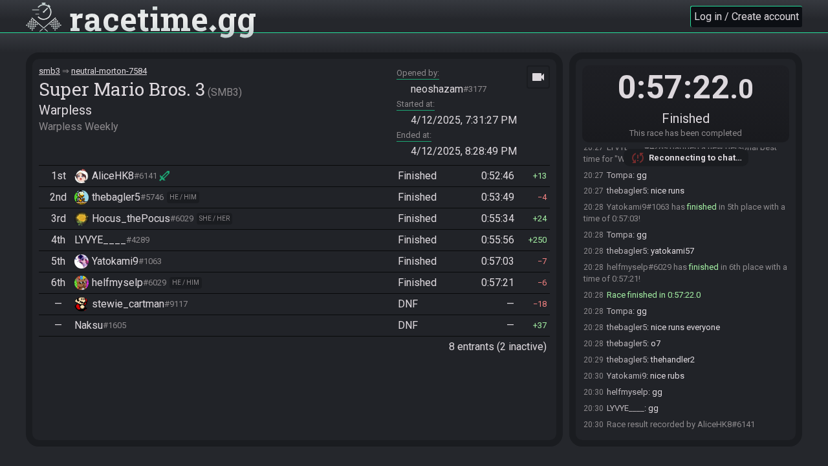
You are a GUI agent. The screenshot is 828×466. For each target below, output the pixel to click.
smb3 (49, 71)
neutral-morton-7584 (109, 71)
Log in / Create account (746, 16)
